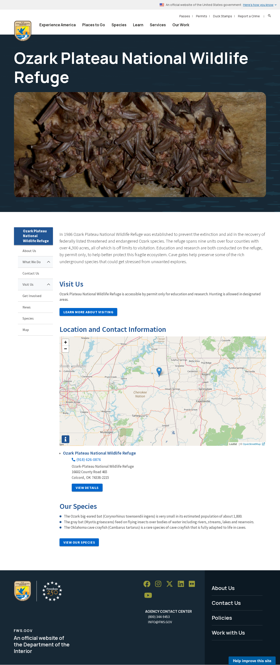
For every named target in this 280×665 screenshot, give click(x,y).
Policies (222, 617)
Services (158, 24)
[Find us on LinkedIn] (182, 584)
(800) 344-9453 (159, 616)
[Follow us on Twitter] (171, 584)
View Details (87, 487)
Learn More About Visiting (88, 312)
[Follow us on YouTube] (149, 595)
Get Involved (32, 296)
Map (26, 329)
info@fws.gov (160, 622)
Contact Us (31, 273)
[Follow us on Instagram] (159, 584)
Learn (138, 24)
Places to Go (93, 24)
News (27, 307)
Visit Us (28, 284)
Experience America (57, 24)
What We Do (32, 262)
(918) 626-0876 (89, 459)
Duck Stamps (222, 16)
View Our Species (79, 542)
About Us (29, 250)
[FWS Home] (23, 31)
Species (119, 24)
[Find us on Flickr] (193, 584)
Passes (184, 16)
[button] (159, 371)
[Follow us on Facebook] (148, 584)
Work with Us (228, 632)
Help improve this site (252, 660)
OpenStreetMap (252, 444)
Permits (201, 16)
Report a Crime (249, 16)
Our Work (180, 24)
